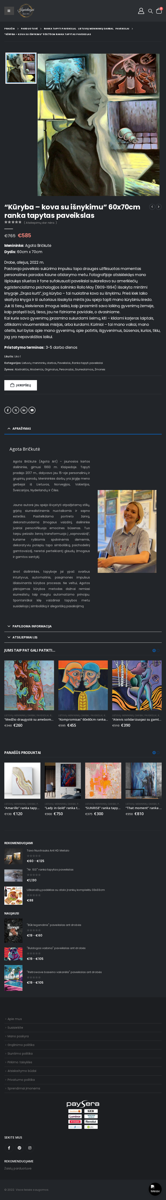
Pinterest (19, 1148)
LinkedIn (24, 410)
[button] (150, 11)
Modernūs (36, 369)
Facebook (7, 410)
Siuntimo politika (20, 1053)
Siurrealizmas (84, 369)
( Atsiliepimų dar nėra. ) (40, 223)
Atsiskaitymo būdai (22, 1071)
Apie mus (15, 1019)
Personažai (66, 369)
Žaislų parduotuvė (18, 1168)
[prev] (152, 207)
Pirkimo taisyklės (20, 1062)
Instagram (30, 1148)
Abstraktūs (22, 369)
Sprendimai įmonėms (24, 1088)
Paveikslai (64, 363)
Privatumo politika (21, 1080)
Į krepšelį (23, 385)
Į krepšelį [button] (47, 667)
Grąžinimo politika (21, 1045)
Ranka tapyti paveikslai (87, 363)
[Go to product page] (29, 685)
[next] (159, 207)
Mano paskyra (18, 1036)
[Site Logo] (26, 10)
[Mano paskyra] (141, 11)
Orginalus (51, 369)
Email (32, 410)
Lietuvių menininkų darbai (39, 363)
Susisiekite (15, 1027)
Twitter (15, 410)
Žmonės (100, 369)
